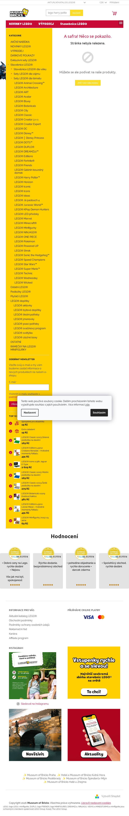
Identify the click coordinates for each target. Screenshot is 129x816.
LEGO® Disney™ (22, 133)
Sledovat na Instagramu (34, 703)
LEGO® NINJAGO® (24, 232)
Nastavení (29, 412)
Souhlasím (98, 412)
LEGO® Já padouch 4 (25, 200)
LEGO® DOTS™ (22, 142)
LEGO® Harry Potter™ (26, 177)
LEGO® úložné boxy (24, 337)
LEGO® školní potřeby (25, 314)
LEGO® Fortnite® (23, 160)
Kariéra (12, 633)
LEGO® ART (20, 92)
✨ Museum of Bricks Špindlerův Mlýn (83, 778)
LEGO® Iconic (21, 186)
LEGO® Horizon (22, 182)
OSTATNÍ (14, 341)
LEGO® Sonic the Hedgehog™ (30, 255)
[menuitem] (19, 24)
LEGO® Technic (22, 273)
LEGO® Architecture (25, 87)
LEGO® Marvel (22, 218)
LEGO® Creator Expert (26, 124)
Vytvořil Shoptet (109, 796)
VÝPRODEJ (15, 50)
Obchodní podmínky (19, 620)
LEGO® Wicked (22, 282)
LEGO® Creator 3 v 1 (25, 119)
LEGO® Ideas (21, 195)
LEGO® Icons (21, 191)
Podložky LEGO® (19, 291)
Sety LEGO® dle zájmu (25, 73)
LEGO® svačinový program (28, 328)
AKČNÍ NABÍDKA (18, 41)
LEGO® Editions (22, 156)
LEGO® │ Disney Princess (28, 137)
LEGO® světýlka (21, 332)
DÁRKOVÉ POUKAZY (21, 55)
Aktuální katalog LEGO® (60, 2)
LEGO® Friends (22, 165)
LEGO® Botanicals (24, 105)
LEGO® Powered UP (25, 245)
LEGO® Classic (22, 115)
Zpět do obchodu (86, 82)
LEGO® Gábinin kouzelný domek (27, 171)
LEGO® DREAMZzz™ (25, 151)
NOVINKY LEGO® (19, 46)
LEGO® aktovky (21, 305)
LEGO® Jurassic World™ (27, 204)
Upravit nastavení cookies (95, 802)
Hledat (75, 12)
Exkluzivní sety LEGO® (22, 60)
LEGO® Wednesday (24, 278)
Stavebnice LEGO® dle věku (28, 69)
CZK (100, 2)
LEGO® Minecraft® (24, 223)
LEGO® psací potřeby (25, 323)
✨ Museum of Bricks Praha (38, 775)
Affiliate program (17, 638)
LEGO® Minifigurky (24, 227)
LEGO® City (20, 110)
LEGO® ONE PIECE (24, 236)
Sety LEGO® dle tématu (26, 78)
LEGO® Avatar (21, 96)
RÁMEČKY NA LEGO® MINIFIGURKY (22, 348)
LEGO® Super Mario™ (26, 268)
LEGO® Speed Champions (28, 259)
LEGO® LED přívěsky (25, 214)
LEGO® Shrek (21, 250)
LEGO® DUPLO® (23, 147)
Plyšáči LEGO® (18, 296)
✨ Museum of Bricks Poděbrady (40, 778)
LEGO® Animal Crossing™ (28, 83)
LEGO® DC (19, 128)
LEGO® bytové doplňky (26, 310)
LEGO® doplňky (18, 300)
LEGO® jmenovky (22, 319)
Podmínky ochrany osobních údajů (28, 624)
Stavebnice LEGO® (20, 64)
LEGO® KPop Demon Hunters (30, 209)
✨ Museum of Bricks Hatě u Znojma (63, 781)
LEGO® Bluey (21, 101)
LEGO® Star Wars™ (24, 264)
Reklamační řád (17, 629)
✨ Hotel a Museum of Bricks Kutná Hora (80, 775)
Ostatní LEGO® (18, 287)
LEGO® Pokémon (23, 241)
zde (86, 404)
